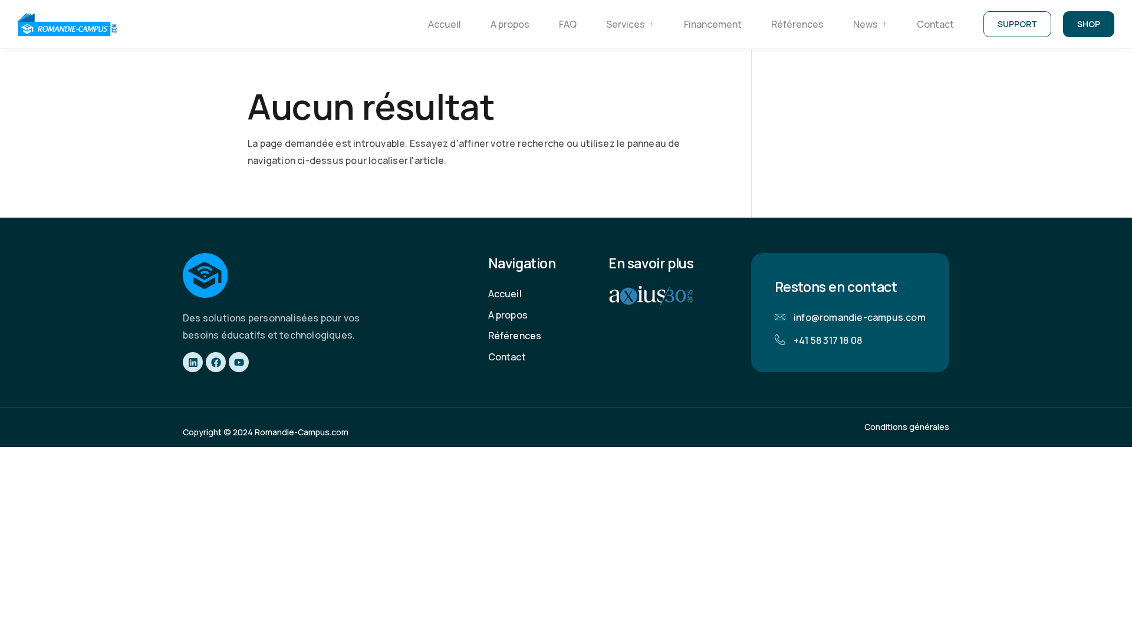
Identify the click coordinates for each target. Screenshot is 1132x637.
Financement (713, 24)
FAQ (568, 24)
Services (625, 24)
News (865, 24)
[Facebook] (216, 362)
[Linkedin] (193, 362)
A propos (510, 24)
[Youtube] (239, 362)
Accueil (444, 24)
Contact (935, 24)
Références (797, 24)
